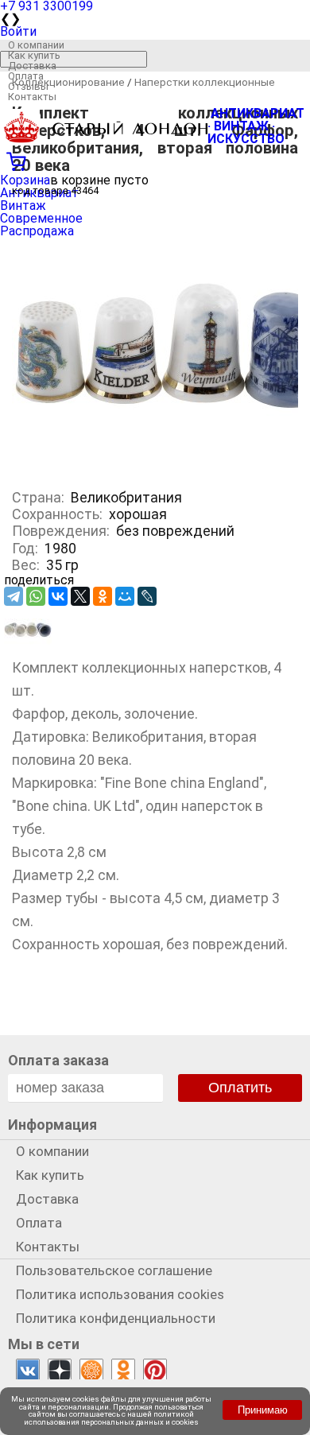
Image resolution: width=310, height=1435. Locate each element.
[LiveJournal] (147, 596)
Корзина (25, 180)
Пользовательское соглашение (114, 1270)
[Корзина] (155, 159)
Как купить (34, 55)
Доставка (32, 66)
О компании (36, 45)
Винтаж (23, 205)
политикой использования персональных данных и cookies (111, 1418)
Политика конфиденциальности (115, 1318)
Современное (41, 218)
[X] (80, 596)
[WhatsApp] (35, 596)
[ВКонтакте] (58, 596)
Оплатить (240, 1088)
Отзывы (28, 86)
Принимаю (263, 1410)
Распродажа (37, 231)
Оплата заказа (58, 1060)
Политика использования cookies (120, 1294)
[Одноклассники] (102, 596)
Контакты (32, 97)
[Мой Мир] (124, 596)
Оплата (26, 76)
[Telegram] (13, 596)
